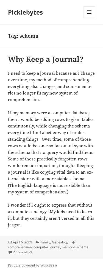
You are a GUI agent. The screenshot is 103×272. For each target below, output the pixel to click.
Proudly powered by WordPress (32, 265)
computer (41, 247)
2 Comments (22, 252)
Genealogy (60, 242)
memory (68, 247)
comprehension (20, 247)
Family (45, 242)
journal (54, 247)
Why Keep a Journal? (45, 59)
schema (82, 247)
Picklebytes (25, 12)
